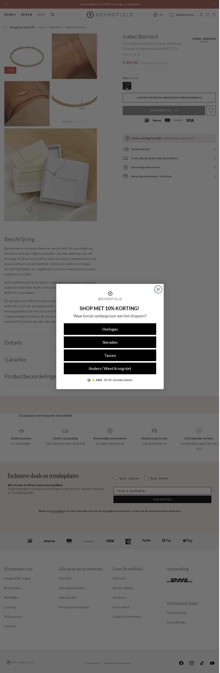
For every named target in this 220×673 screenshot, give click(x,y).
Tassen (108, 355)
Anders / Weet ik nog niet (108, 368)
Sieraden (108, 342)
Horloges (108, 329)
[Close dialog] (156, 289)
